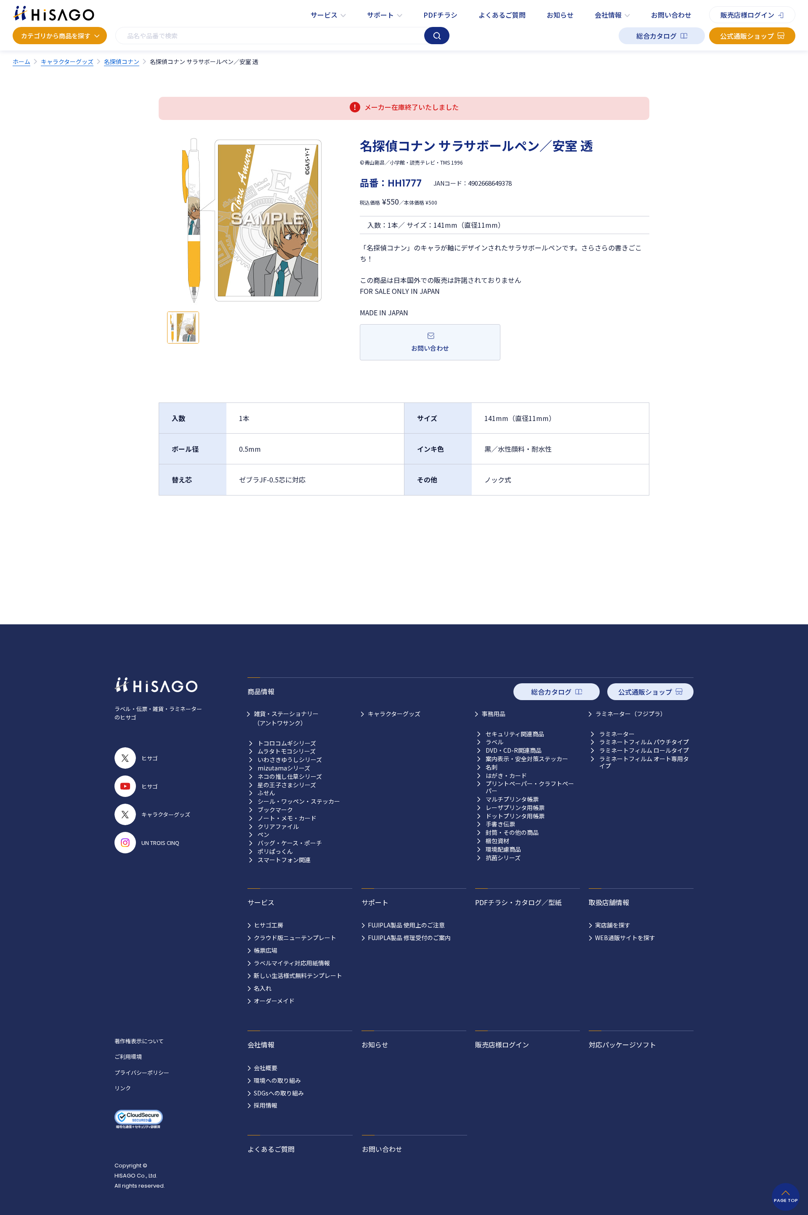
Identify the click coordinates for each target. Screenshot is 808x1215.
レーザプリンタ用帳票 (515, 807)
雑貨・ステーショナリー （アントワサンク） (286, 718)
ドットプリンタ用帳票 (515, 816)
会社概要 (265, 1067)
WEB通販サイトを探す (625, 937)
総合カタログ (656, 36)
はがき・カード (506, 775)
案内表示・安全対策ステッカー (527, 758)
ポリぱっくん (275, 851)
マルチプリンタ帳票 (512, 799)
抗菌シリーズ (503, 857)
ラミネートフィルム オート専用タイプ (644, 762)
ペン (263, 834)
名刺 (491, 767)
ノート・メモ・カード (287, 818)
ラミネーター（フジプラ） (630, 713)
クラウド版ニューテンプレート (295, 937)
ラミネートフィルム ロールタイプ (644, 750)
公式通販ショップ (747, 36)
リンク (122, 1088)
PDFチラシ (440, 15)
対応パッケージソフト (622, 1044)
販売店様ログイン (747, 15)
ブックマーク (275, 809)
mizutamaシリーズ (284, 768)
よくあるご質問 (502, 15)
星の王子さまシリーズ (287, 785)
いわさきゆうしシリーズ (290, 759)
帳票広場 (265, 950)
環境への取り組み (277, 1080)
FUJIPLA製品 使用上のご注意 (406, 925)
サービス (324, 15)
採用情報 (265, 1105)
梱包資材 (497, 841)
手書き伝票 (500, 824)
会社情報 (608, 15)
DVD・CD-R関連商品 (514, 750)
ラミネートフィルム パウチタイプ (644, 742)
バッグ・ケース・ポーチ (290, 843)
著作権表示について (139, 1041)
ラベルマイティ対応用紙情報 (292, 963)
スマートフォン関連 (284, 859)
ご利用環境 (128, 1056)
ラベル (494, 742)
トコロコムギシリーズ (287, 743)
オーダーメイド (274, 1001)
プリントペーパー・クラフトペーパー (530, 787)
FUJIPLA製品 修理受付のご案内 (409, 937)
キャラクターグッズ (394, 713)
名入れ (262, 988)
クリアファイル (278, 826)
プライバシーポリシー (141, 1072)
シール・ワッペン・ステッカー (299, 801)
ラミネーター (617, 734)
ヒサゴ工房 (268, 925)
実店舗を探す (612, 925)
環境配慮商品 (503, 849)
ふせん (266, 793)
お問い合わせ (671, 15)
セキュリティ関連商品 (515, 734)
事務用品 (493, 713)
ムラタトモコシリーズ (287, 751)
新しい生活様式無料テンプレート (298, 975)
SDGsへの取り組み (279, 1093)
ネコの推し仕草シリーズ (290, 776)
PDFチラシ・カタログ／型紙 (518, 902)
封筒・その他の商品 (512, 832)
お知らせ (560, 15)
